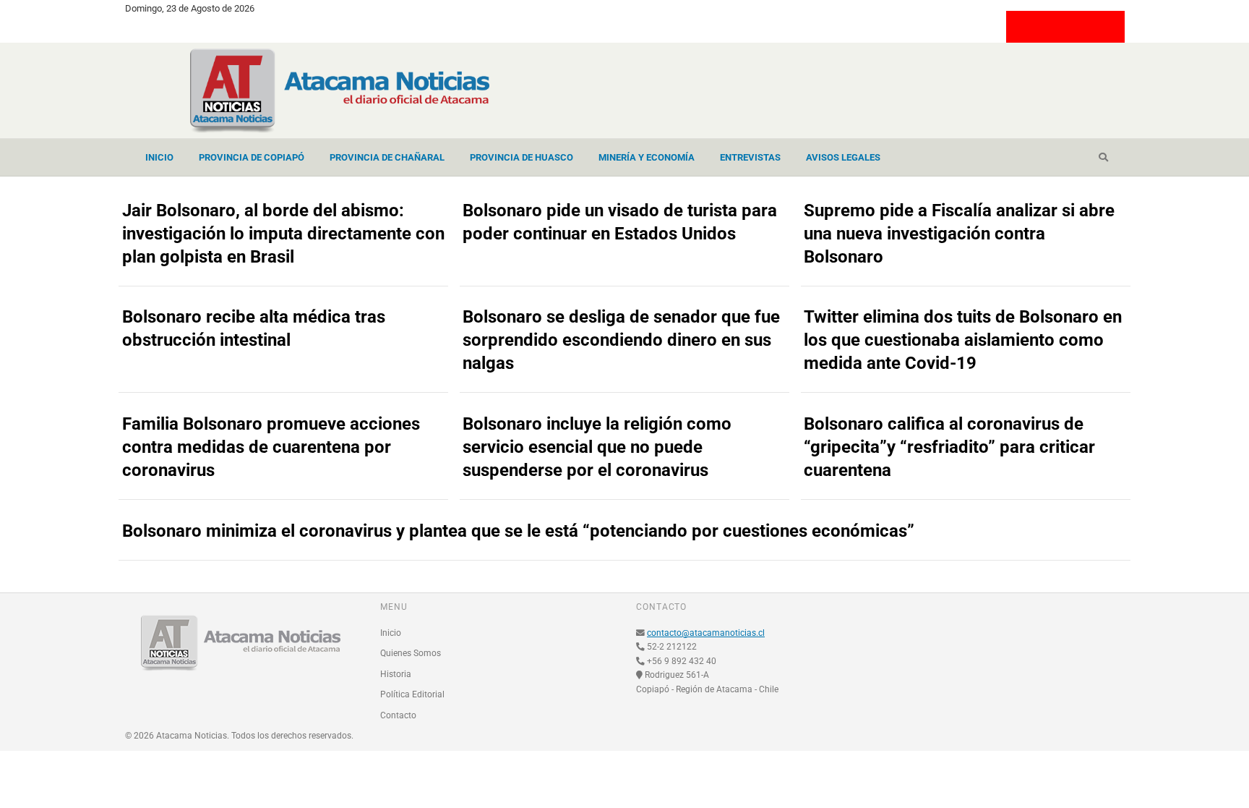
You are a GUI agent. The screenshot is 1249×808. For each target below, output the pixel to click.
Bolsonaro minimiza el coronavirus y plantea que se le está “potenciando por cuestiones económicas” (518, 531)
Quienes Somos (410, 653)
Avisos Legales (843, 157)
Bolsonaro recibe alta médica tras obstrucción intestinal (253, 328)
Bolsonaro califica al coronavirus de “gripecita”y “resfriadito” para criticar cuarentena (949, 447)
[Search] (1103, 157)
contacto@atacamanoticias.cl (706, 633)
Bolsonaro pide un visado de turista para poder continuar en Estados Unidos (620, 222)
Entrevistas (750, 157)
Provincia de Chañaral (387, 157)
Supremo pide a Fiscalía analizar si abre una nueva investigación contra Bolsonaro (959, 233)
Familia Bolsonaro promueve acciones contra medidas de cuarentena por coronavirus (271, 447)
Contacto (398, 715)
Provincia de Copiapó (251, 157)
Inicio (159, 157)
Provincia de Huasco (521, 157)
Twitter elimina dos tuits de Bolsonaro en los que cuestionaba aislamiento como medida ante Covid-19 (963, 340)
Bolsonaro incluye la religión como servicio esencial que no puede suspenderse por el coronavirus (597, 447)
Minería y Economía (646, 157)
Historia (395, 674)
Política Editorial (412, 694)
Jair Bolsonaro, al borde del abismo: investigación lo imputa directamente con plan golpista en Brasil (283, 233)
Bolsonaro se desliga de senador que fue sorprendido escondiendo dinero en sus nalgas (621, 340)
